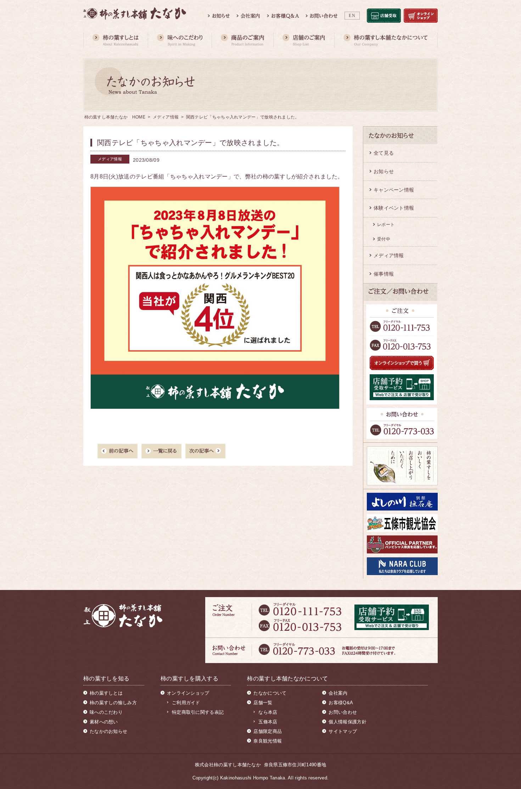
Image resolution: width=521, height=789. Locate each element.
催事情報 (384, 274)
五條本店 (267, 721)
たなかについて (269, 693)
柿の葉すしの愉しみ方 (113, 702)
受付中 (383, 239)
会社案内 (338, 693)
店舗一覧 (262, 702)
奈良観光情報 (267, 741)
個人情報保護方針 (347, 721)
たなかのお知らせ (108, 731)
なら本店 (267, 712)
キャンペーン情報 (394, 190)
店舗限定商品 (267, 731)
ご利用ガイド (186, 702)
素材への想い (104, 721)
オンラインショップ (188, 693)
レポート (385, 224)
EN (352, 15)
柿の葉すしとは (106, 693)
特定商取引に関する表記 (198, 712)
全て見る (384, 153)
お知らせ (384, 171)
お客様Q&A (341, 702)
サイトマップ (343, 731)
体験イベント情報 (394, 208)
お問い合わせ (343, 712)
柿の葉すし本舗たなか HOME (115, 117)
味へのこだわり (106, 712)
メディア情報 (166, 117)
